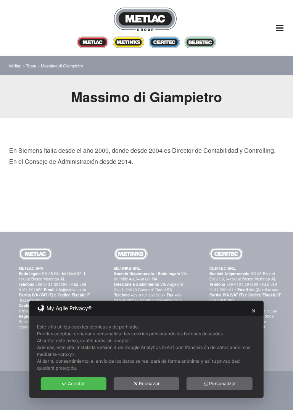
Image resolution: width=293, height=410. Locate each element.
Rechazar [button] (149, 383)
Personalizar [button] (222, 383)
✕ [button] (253, 311)
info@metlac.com (71, 289)
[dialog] (146, 349)
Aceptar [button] (76, 383)
